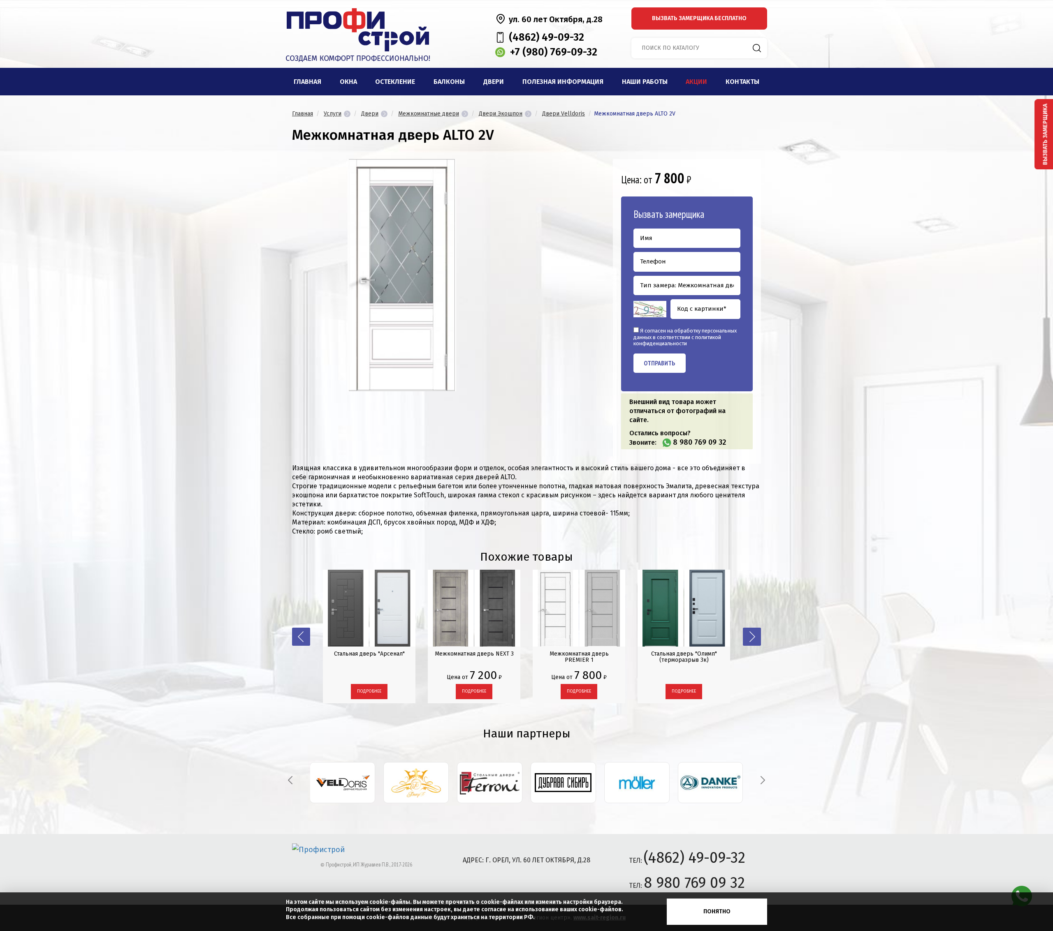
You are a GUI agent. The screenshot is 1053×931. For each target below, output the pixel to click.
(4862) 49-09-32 (546, 37)
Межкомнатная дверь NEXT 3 (474, 653)
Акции (696, 81)
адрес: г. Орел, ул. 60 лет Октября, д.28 (526, 860)
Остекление (395, 81)
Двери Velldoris (563, 113)
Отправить (659, 363)
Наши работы (645, 81)
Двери (493, 81)
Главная (307, 81)
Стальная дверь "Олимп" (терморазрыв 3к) (684, 656)
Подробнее (369, 691)
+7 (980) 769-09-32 (553, 52)
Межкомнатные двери (428, 113)
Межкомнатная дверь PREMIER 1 (579, 656)
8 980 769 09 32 (699, 442)
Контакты (742, 81)
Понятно (717, 911)
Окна (348, 81)
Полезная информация (562, 81)
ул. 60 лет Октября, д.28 (556, 19)
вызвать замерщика (699, 18)
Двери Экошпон (500, 113)
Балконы (449, 81)
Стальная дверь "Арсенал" (369, 653)
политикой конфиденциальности (677, 340)
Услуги (332, 113)
